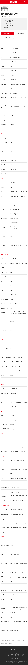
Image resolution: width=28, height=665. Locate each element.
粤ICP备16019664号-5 (14, 662)
